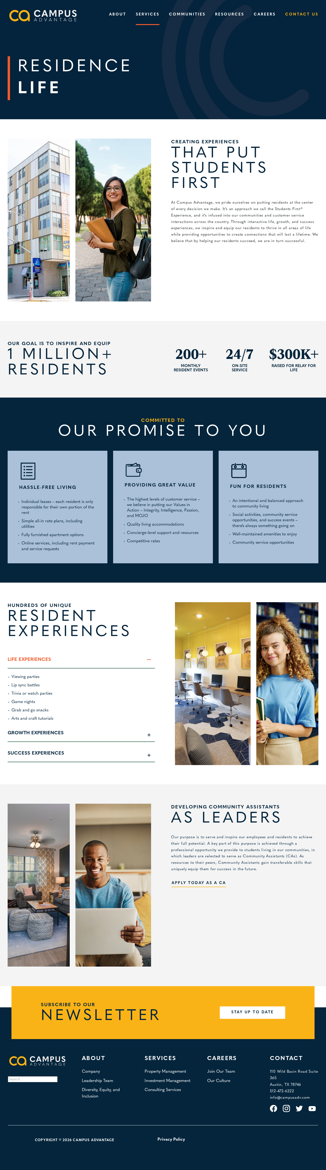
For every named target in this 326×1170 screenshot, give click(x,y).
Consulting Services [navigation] (163, 1090)
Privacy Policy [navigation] (171, 1140)
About (117, 14)
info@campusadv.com (290, 1098)
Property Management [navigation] (165, 1072)
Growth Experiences (36, 733)
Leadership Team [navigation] (97, 1081)
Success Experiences (36, 753)
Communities (187, 14)
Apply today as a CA (199, 883)
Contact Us (301, 14)
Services (147, 14)
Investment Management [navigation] (167, 1081)
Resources (229, 14)
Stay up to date (252, 1012)
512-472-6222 (282, 1091)
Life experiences (29, 659)
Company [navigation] (91, 1072)
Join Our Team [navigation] (221, 1072)
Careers (265, 14)
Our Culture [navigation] (218, 1081)
